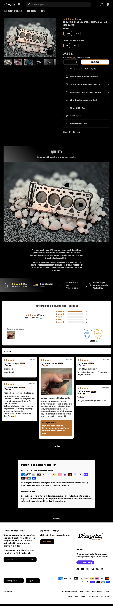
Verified (92, 340)
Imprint (107, 591)
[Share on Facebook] (74, 132)
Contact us (47, 541)
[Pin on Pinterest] (78, 132)
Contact (83, 596)
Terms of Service (84, 591)
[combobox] (58, 4)
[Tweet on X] (70, 132)
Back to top (56, 518)
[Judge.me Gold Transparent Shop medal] (98, 333)
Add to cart (95, 62)
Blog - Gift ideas (105, 596)
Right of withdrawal (97, 591)
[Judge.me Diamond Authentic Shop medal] (87, 333)
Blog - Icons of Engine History (69, 591)
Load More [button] (56, 446)
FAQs (76, 596)
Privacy (70, 596)
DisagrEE (10, 591)
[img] (9, 360)
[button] (108, 4)
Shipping (73, 57)
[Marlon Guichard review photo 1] (56, 381)
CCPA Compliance (93, 596)
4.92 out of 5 (41, 315)
